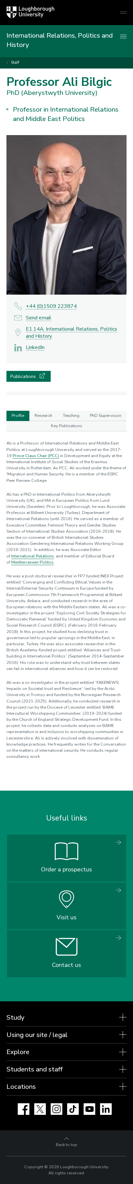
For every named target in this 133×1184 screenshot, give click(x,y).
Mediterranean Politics (32, 562)
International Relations (32, 556)
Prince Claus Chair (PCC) (36, 456)
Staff (15, 62)
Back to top (66, 1145)
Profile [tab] (18, 415)
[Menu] (123, 37)
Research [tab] (43, 415)
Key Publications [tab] (66, 426)
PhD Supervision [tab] (105, 415)
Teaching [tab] (71, 415)
